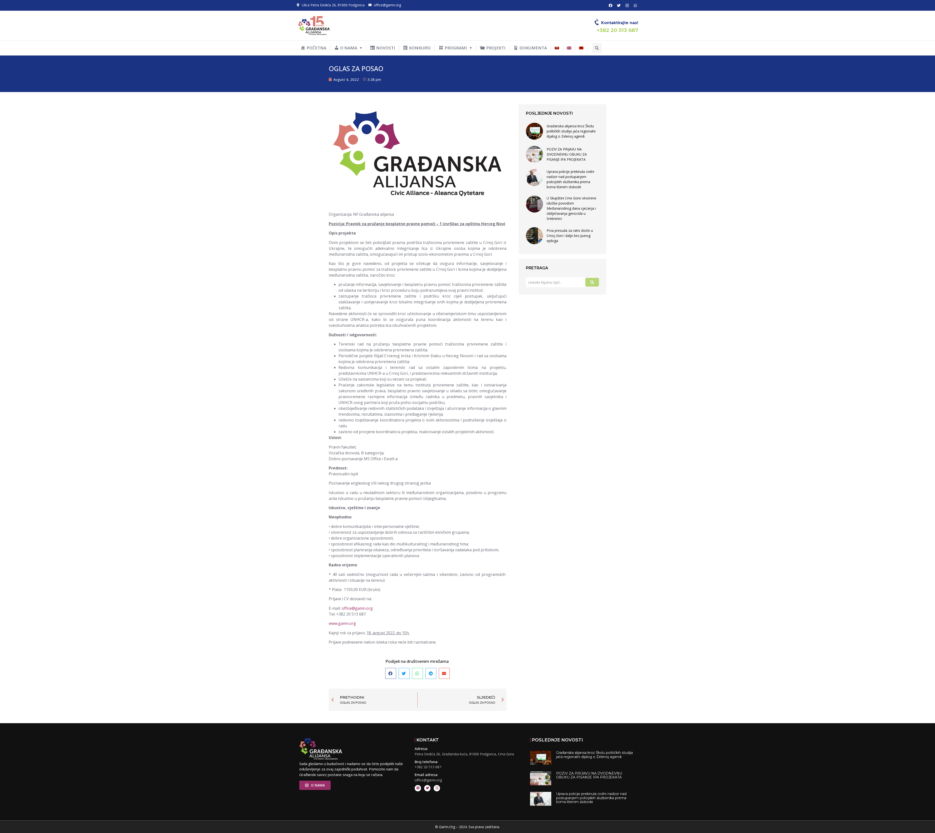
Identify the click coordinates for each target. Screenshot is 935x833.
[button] (597, 48)
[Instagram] (627, 5)
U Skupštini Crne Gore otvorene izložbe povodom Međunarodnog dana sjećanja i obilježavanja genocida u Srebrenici (571, 208)
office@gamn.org (357, 608)
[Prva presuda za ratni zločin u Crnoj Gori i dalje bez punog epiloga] (534, 235)
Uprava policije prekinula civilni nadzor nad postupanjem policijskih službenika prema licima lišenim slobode (570, 179)
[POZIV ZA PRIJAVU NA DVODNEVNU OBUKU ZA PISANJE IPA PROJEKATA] (534, 154)
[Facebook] (610, 5)
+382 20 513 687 (428, 767)
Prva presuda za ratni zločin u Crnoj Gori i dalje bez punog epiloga (570, 235)
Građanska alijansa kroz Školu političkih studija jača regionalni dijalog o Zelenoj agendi (571, 131)
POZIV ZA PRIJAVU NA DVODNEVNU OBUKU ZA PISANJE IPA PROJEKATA (567, 154)
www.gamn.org (342, 623)
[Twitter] (619, 5)
